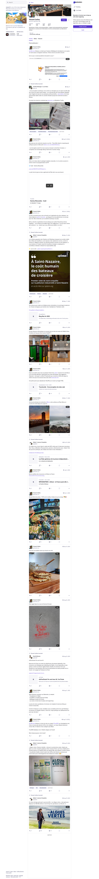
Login (82, 30)
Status (14, 871)
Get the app (16, 875)
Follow (64, 20)
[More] (69, 79)
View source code (14, 876)
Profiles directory (20, 871)
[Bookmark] (59, 79)
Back (32, 2)
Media (35, 38)
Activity (31, 38)
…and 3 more (61, 131)
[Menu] (68, 20)
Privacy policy (9, 872)
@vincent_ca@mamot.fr (34, 21)
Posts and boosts (33, 43)
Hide (68, 59)
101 (30, 25)
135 (37, 25)
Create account (82, 26)
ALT (47, 128)
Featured (40, 38)
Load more (49, 834)
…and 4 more (50, 293)
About (11, 871)
